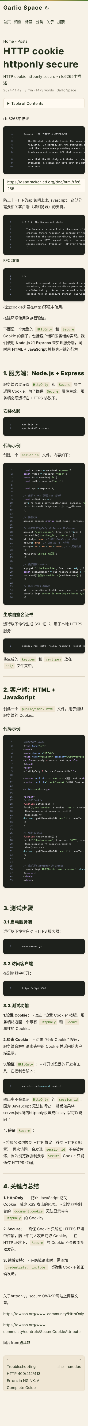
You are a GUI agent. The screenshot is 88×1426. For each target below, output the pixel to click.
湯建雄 (25, 1342)
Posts (22, 41)
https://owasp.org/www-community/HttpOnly (43, 1313)
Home (8, 41)
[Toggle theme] (47, 8)
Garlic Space (22, 7)
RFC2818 (11, 260)
